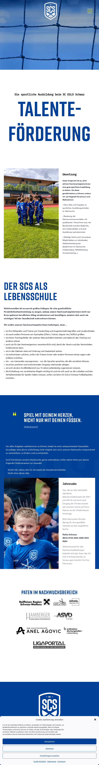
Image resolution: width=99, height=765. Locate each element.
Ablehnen (50, 748)
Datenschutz (51, 761)
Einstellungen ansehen (49, 755)
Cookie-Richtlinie (40, 761)
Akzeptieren (49, 741)
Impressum (61, 761)
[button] (95, 719)
